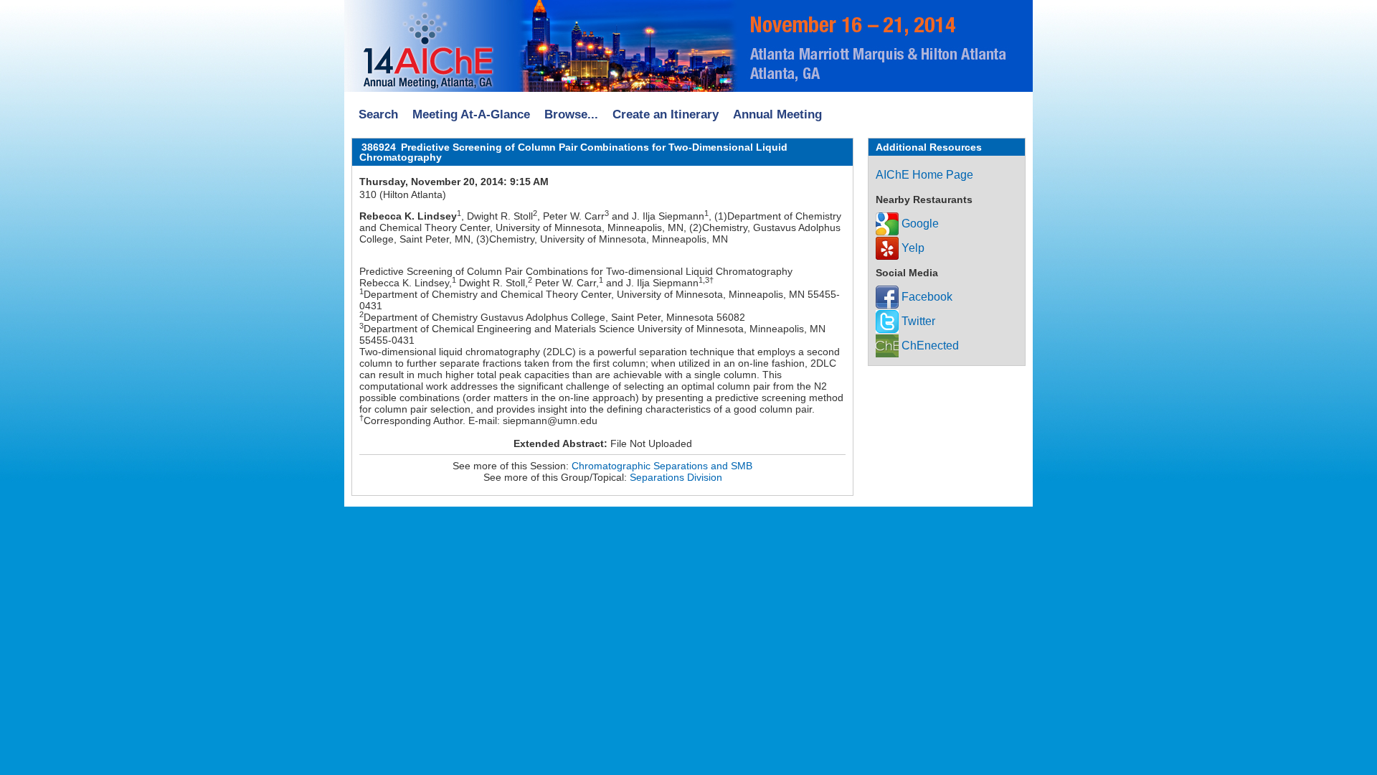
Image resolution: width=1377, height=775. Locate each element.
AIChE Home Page (924, 175)
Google (919, 223)
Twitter (917, 321)
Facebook (925, 297)
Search (378, 114)
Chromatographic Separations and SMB (662, 465)
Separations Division (676, 477)
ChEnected (929, 345)
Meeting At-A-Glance (471, 114)
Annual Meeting (777, 114)
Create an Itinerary (665, 114)
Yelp (911, 248)
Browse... (571, 114)
